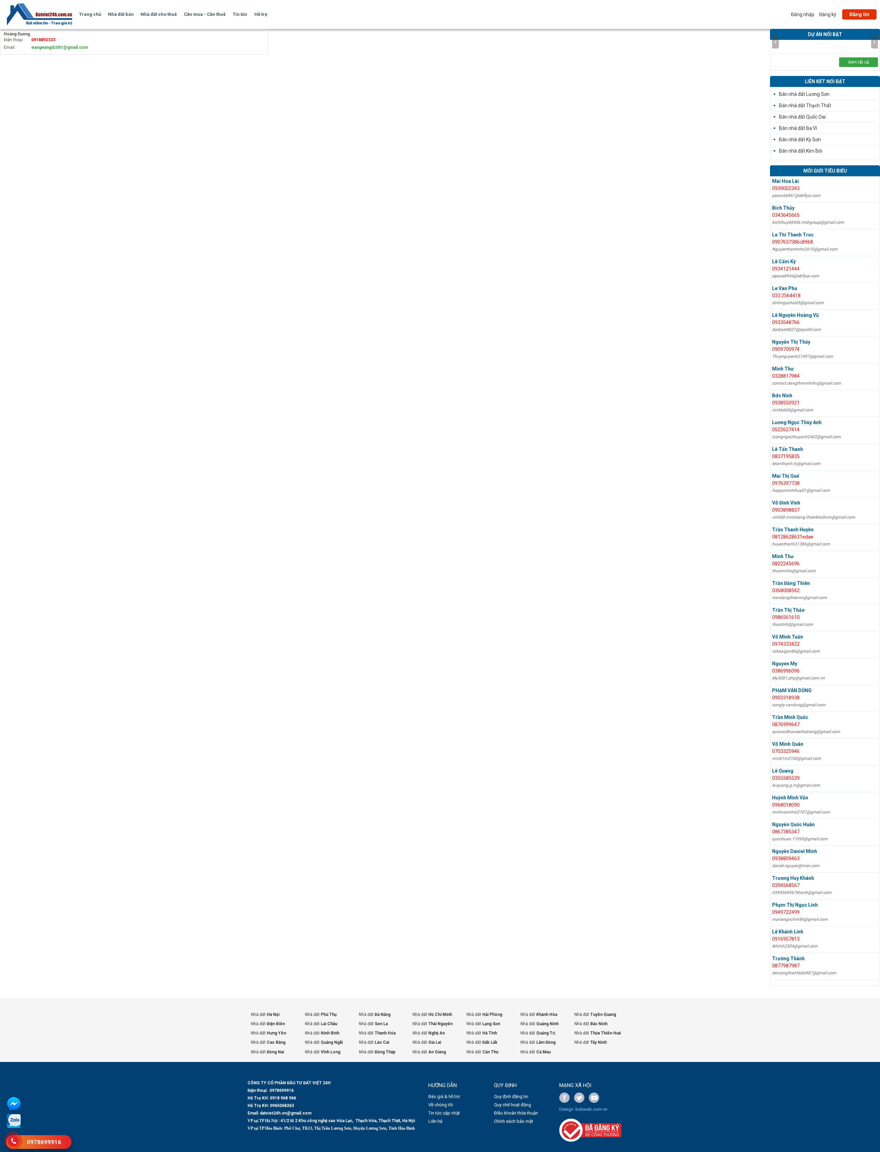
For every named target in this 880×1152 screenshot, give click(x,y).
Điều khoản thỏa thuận (516, 1113)
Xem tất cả (858, 62)
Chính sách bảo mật (513, 1121)
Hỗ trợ (260, 14)
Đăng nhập (802, 14)
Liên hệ (435, 1121)
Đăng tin (859, 14)
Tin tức (240, 14)
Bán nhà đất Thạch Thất (805, 105)
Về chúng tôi (440, 1104)
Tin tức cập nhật (444, 1113)
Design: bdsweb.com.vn (583, 1109)
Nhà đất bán (121, 14)
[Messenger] (14, 1109)
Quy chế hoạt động (512, 1104)
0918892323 (43, 39)
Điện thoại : (14, 39)
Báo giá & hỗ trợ (444, 1096)
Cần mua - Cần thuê (205, 14)
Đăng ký (827, 14)
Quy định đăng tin (511, 1096)
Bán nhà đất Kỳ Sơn (800, 139)
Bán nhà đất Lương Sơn (804, 94)
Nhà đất (265, 1014)
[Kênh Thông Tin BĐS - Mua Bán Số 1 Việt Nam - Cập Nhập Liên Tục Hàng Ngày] (39, 14)
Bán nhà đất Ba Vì (798, 128)
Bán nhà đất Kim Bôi (800, 151)
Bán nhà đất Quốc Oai (802, 117)
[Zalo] (14, 1126)
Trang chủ (90, 14)
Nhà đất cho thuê (159, 14)
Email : (10, 47)
